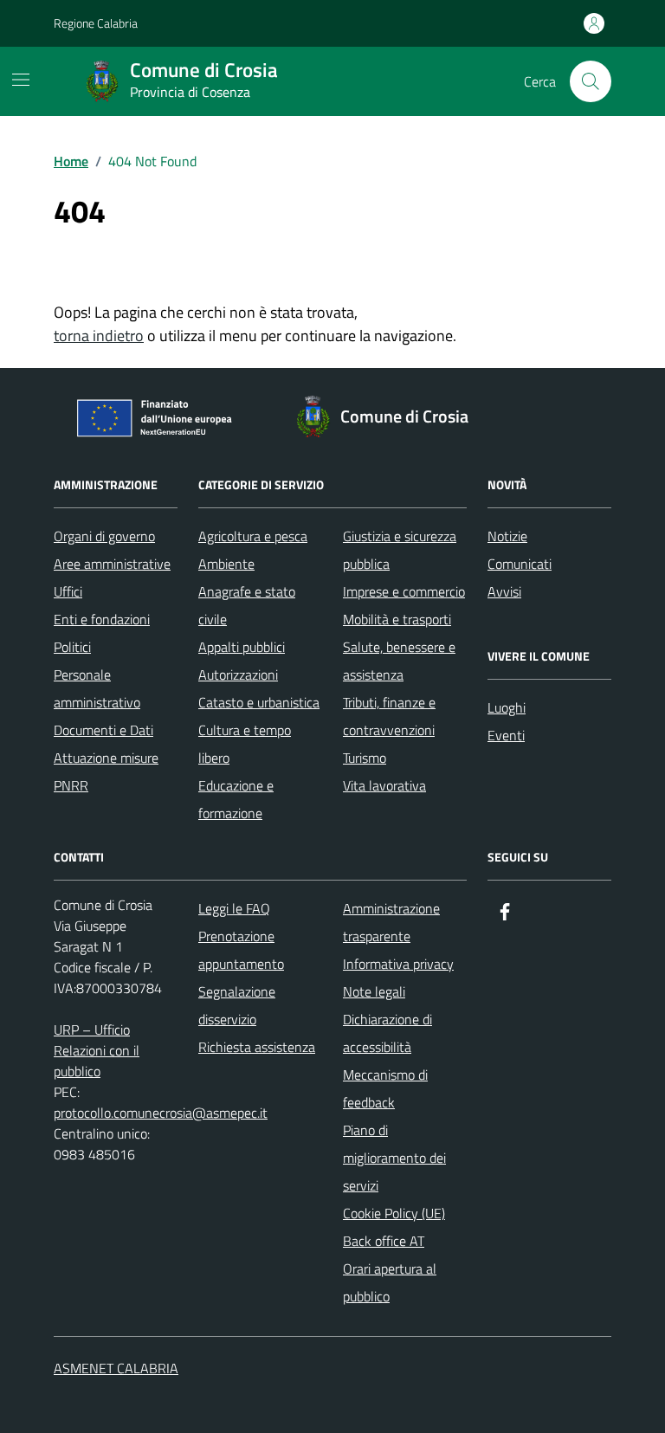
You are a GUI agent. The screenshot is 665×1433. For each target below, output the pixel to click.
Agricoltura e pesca (252, 536)
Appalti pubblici (241, 646)
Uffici (68, 591)
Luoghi (506, 707)
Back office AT (383, 1240)
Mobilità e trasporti (397, 619)
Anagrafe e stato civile (246, 605)
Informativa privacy (398, 963)
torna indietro (99, 335)
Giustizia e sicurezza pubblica (399, 550)
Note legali (374, 991)
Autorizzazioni (238, 674)
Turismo (364, 757)
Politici (72, 646)
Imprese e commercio (404, 591)
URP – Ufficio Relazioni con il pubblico (96, 1050)
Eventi (506, 735)
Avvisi (504, 591)
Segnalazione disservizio (236, 1005)
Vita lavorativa (384, 785)
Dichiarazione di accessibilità (387, 1033)
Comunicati (519, 563)
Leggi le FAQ (234, 908)
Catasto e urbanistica (259, 702)
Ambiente (226, 563)
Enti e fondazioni (102, 619)
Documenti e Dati (103, 730)
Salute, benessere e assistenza (399, 660)
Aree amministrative (112, 563)
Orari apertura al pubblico (389, 1282)
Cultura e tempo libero (244, 744)
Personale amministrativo (97, 688)
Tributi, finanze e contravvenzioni (389, 716)
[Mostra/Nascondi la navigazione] (20, 79)
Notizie (507, 536)
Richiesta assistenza (256, 1046)
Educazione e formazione (236, 799)
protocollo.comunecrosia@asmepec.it (161, 1112)
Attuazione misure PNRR (106, 771)
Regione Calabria (96, 23)
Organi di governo (104, 536)
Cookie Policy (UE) (394, 1213)
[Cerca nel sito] (590, 81)
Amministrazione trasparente (391, 922)
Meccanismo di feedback (385, 1088)
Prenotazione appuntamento (241, 950)
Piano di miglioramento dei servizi (394, 1158)
